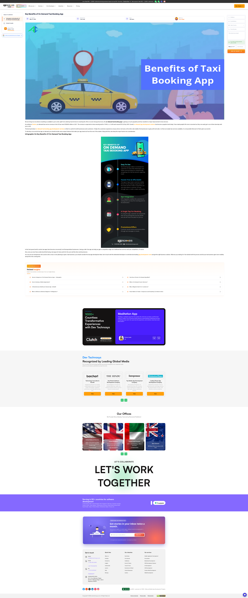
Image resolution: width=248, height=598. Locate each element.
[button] (117, 36)
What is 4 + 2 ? (130, 39)
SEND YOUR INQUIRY (144, 44)
